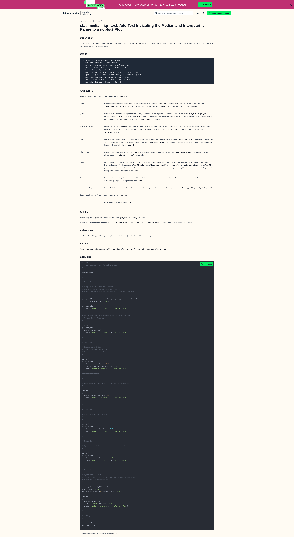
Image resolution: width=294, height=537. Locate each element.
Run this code (206, 264)
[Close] (290, 4)
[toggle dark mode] (197, 13)
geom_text (123, 96)
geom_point (140, 43)
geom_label (127, 106)
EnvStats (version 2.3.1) (91, 21)
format (129, 162)
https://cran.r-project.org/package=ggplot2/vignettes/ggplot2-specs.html (187, 188)
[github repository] (203, 13)
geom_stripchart (87, 249)
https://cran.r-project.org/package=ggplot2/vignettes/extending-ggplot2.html (136, 222)
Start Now (204, 5)
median (159, 249)
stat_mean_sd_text (102, 249)
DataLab (114, 533)
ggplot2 (124, 43)
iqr (165, 249)
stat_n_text (116, 249)
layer (130, 202)
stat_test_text (128, 249)
